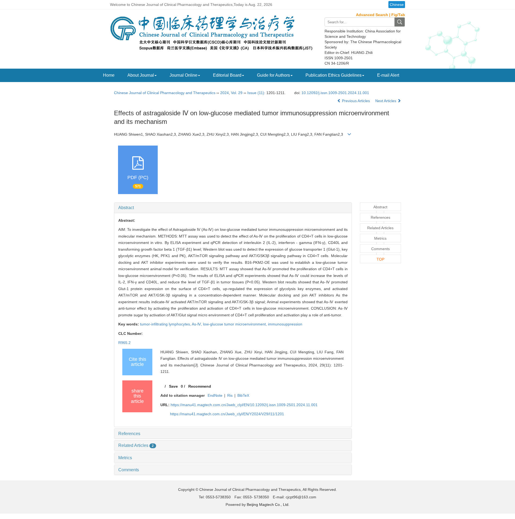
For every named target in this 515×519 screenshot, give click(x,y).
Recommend (199, 386)
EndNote (215, 395)
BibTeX (243, 395)
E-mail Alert (388, 75)
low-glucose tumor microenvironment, (235, 324)
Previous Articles (356, 101)
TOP (380, 259)
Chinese (397, 4)
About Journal (140, 75)
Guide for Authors (273, 75)
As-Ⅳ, (197, 324)
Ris (230, 395)
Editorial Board (227, 75)
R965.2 (124, 342)
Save (173, 386)
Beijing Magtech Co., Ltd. (268, 504)
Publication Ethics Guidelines (334, 75)
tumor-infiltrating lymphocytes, (166, 324)
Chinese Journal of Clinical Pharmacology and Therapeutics (164, 93)
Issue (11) (255, 93)
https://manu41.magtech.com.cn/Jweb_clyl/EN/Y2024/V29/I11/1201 (227, 414)
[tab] (233, 208)
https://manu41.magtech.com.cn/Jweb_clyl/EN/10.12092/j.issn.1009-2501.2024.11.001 (244, 405)
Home (109, 75)
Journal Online (183, 75)
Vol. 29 (236, 93)
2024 (224, 93)
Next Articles (386, 101)
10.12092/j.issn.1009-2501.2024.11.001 (335, 93)
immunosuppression (285, 324)
